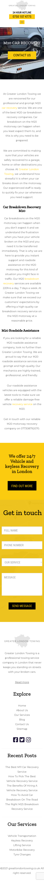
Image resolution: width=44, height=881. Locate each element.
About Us (22, 710)
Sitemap (22, 728)
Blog (22, 719)
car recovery (9, 107)
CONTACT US (22, 55)
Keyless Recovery (22, 840)
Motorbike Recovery (22, 849)
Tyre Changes (22, 854)
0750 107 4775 (22, 16)
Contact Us (22, 724)
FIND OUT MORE (22, 486)
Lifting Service (22, 845)
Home (22, 705)
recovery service (22, 404)
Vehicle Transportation (22, 835)
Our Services (22, 714)
